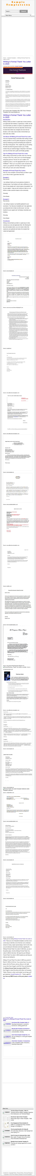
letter (9, 1017)
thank (12, 1017)
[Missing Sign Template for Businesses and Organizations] (7, 1031)
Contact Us (5, 1173)
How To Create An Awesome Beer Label (20, 1135)
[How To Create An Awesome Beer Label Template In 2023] (6, 1136)
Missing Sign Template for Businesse (21, 1028)
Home (4, 58)
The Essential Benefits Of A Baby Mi (19, 1129)
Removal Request (28, 1173)
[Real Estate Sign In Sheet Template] (6, 1121)
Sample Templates (12, 58)
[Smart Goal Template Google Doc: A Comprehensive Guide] (7, 1037)
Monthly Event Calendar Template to (19, 1141)
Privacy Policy (20, 1173)
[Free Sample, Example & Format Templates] (18, 7)
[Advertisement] (18, 37)
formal (6, 1017)
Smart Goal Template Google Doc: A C (21, 1034)
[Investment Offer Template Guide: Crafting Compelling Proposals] (7, 1023)
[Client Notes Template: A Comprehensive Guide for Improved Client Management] (7, 1043)
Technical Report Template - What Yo (19, 1110)
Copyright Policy (12, 1173)
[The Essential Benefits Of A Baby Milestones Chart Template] (6, 1130)
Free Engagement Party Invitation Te (19, 1123)
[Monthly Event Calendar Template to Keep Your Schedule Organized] (6, 1142)
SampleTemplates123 (16, 974)
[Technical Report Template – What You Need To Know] (6, 1112)
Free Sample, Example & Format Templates (22, 1174)
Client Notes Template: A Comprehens (21, 1041)
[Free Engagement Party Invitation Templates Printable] (6, 1127)
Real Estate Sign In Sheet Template (19, 1116)
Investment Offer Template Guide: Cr (20, 1022)
